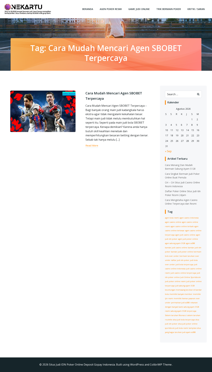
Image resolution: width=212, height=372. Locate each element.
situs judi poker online (187, 324)
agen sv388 (190, 243)
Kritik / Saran (196, 9)
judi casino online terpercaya (183, 273)
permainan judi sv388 (180, 302)
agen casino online (173, 222)
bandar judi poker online (182, 252)
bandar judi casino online (176, 247)
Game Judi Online (139, 9)
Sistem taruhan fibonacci (176, 315)
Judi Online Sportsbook (190, 277)
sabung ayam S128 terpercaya (183, 311)
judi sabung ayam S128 (185, 286)
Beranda (87, 9)
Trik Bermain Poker (168, 9)
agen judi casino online (185, 235)
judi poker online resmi (175, 281)
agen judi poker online (188, 239)
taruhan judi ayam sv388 (185, 332)
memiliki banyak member (180, 294)
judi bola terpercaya (184, 264)
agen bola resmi (172, 218)
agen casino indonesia (189, 218)
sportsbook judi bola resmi (176, 328)
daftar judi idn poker (180, 260)
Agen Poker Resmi (111, 9)
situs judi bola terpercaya (184, 320)
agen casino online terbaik (182, 226)
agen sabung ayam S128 (175, 243)
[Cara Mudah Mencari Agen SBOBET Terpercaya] (43, 111)
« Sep (168, 151)
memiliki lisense (181, 298)
